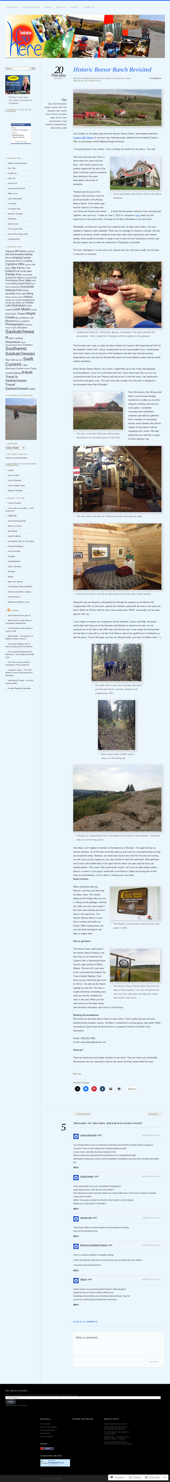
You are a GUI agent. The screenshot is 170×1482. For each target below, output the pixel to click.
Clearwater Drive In (14, 261)
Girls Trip (11, 178)
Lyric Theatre (18, 313)
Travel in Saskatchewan (16, 378)
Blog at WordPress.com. (51, 1478)
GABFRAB (12, 516)
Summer (19, 360)
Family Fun (110, 78)
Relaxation (78, 81)
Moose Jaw (28, 318)
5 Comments (156, 78)
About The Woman (15, 582)
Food (34, 278)
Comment (153, 1361)
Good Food (12, 183)
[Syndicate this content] (9, 610)
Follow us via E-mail (16, 1391)
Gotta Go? (12, 7)
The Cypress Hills (92, 81)
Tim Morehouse (14, 597)
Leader (9, 309)
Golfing (13, 283)
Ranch (58, 118)
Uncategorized (14, 239)
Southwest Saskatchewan (20, 351)
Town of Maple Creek (16, 486)
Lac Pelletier (27, 302)
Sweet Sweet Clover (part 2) (19, 615)
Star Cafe (10, 359)
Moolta (10, 577)
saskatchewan (53, 1465)
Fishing (28, 278)
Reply (76, 1167)
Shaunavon (12, 342)
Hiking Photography (16, 546)
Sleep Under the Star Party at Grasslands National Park (116, 1428)
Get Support (45, 1424)
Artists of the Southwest (17, 163)
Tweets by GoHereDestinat (16, 458)
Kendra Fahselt (46, 1436)
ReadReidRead (14, 561)
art (16, 251)
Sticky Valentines (14, 567)
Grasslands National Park (19, 288)
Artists (22, 251)
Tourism (21, 137)
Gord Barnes (45, 1433)
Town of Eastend (14, 480)
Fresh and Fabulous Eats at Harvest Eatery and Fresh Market (117, 1443)
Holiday (8, 300)
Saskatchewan (18, 135)
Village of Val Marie (15, 491)
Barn (50, 104)
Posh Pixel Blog (14, 551)
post (138, 215)
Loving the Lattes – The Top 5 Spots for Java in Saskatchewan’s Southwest (19, 672)
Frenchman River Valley (18, 280)
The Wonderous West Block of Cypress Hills (116, 1433)
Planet (56, 1462)
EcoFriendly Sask (47, 1430)
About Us (61, 7)
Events (74, 7)
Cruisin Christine (14, 503)
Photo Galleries (31, 7)
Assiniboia (30, 251)
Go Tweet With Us (17, 454)
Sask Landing (15, 338)
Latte (29, 306)
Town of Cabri (13, 475)
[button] (117, 108)
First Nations (18, 277)
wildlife (32, 389)
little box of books (15, 526)
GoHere (15, 610)
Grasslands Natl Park (16, 188)
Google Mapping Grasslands (19, 688)
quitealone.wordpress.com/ (19, 602)
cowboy (47, 107)
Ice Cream (17, 300)
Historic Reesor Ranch (14, 297)
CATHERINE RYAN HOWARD (20, 587)
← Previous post (82, 1114)
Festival (25, 275)
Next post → (154, 1114)
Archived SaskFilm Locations (19, 592)
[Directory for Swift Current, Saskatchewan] (47, 1449)
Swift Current (13, 224)
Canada (26, 257)
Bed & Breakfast (59, 104)
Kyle (18, 303)
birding (28, 254)
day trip (16, 267)
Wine (65, 128)
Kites (14, 303)
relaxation (22, 327)
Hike (58, 111)
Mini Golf (18, 318)
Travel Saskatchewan (17, 386)
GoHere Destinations (93, 78)
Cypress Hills (56, 107)
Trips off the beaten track (18, 234)
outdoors (25, 321)
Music (18, 321)
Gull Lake (21, 293)
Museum (10, 320)
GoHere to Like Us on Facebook (18, 110)
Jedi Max (11, 572)
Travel (14, 137)
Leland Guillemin (14, 536)
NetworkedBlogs (18, 125)
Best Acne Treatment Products (93, 1245)
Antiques (9, 251)
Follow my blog (21, 142)
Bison (8, 258)
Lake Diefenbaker (15, 199)
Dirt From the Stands (48, 1427)
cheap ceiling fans (88, 1135)
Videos (48, 7)
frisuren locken (87, 1176)
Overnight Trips (123, 78)
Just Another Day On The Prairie (21, 541)
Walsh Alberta (56, 128)
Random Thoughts (15, 214)
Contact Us (89, 7)
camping (16, 257)
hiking (29, 293)
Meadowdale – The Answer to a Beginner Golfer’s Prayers (116, 1438)
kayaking (27, 300)
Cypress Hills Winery (83, 137)
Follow (10, 1402)
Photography (14, 324)
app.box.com (86, 1218)
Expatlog (11, 556)
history (28, 296)
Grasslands (14, 287)
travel (27, 372)
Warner (83, 1279)
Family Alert (26, 271)
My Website (12, 531)
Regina (14, 328)
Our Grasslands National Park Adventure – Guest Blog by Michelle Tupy (19, 654)
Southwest (28, 345)
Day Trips (12, 168)
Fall (17, 271)
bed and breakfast (15, 254)
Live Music (12, 204)
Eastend (10, 270)
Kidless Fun (12, 193)
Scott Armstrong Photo (17, 521)
